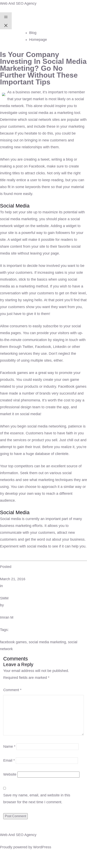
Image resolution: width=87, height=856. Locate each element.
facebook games (13, 642)
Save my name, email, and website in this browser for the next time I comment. (36, 798)
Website (9, 774)
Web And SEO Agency (18, 3)
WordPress (42, 847)
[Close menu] (6, 25)
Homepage (38, 40)
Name (9, 746)
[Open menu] (6, 16)
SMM (4, 598)
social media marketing (47, 642)
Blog (32, 33)
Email (9, 760)
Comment (12, 690)
